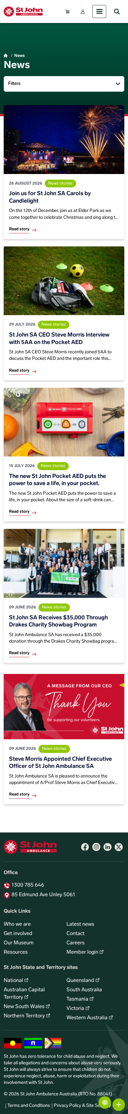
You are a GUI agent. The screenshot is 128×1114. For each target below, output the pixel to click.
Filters (14, 83)
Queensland (80, 980)
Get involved (18, 933)
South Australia (84, 990)
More (118, 1104)
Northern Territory (24, 1016)
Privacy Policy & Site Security (82, 1105)
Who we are (17, 924)
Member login (82, 952)
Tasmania (77, 999)
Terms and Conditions (28, 1105)
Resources (16, 952)
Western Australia (86, 1017)
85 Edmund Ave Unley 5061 (43, 894)
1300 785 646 (27, 885)
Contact (75, 933)
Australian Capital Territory (24, 994)
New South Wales (24, 1006)
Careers (75, 943)
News (19, 56)
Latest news (80, 924)
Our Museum (19, 943)
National (13, 980)
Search (116, 11)
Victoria (75, 1008)
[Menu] (99, 11)
